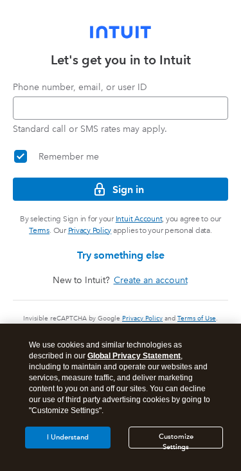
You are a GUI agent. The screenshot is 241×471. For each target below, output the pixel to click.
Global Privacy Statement (134, 355)
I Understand (68, 437)
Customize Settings (176, 440)
